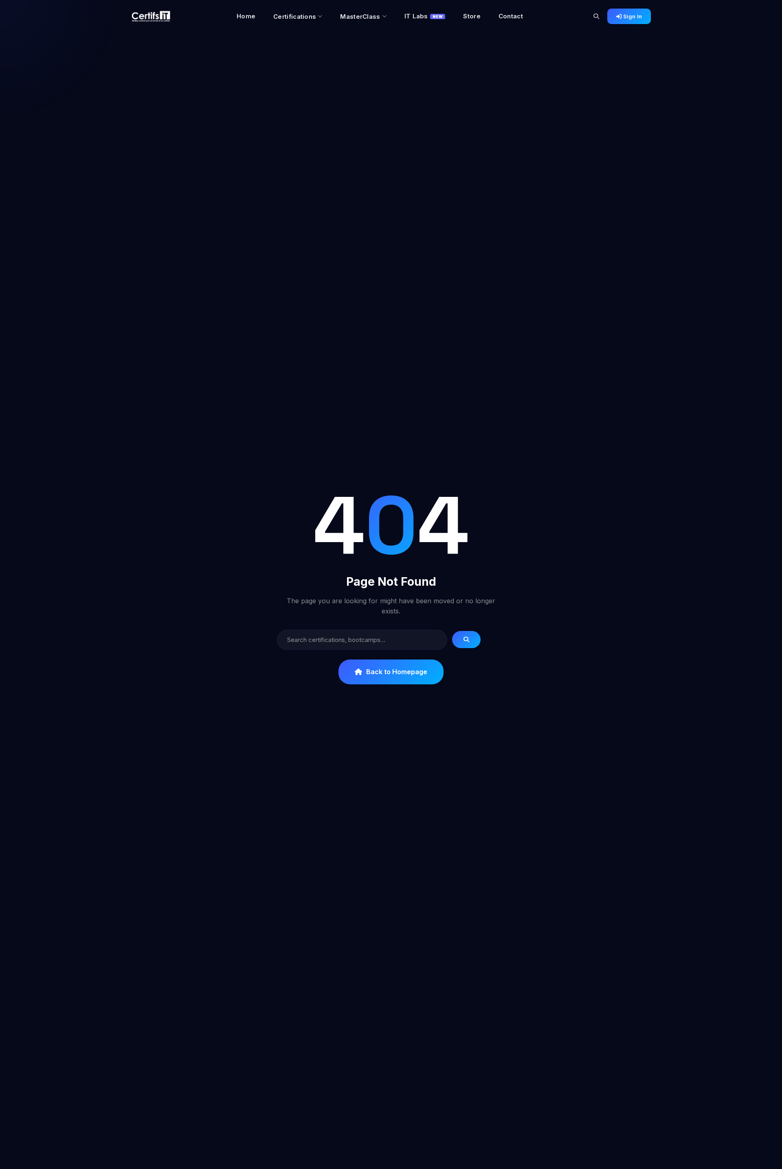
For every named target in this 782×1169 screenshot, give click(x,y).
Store (472, 16)
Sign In (632, 16)
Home (246, 16)
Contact (511, 16)
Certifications (294, 16)
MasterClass (360, 16)
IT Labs (423, 16)
